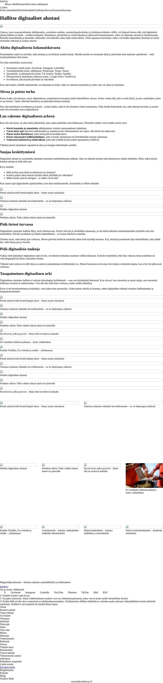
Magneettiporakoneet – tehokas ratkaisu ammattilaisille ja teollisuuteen (35, 582)
